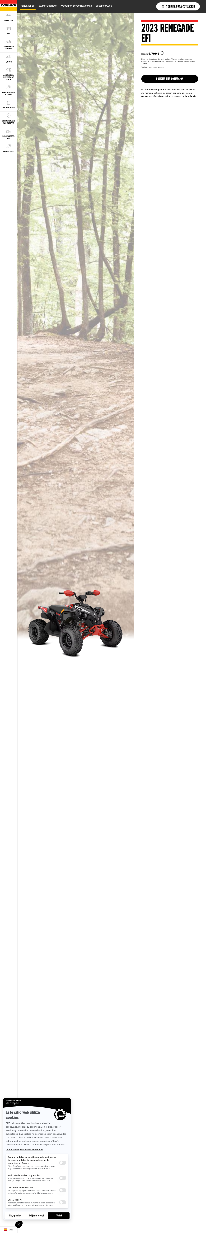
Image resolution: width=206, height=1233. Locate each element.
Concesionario (104, 5)
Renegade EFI (28, 5)
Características (48, 5)
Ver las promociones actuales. (153, 67)
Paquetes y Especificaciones (76, 5)
